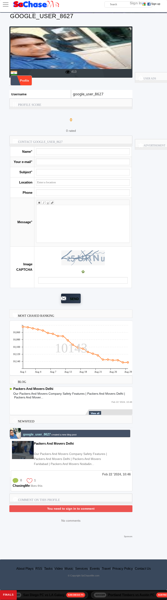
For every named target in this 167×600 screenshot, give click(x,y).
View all (95, 413)
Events (95, 568)
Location (25, 182)
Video (59, 568)
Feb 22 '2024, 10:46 (116, 474)
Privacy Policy (122, 568)
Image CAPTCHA (24, 266)
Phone (27, 192)
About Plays (24, 568)
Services (81, 568)
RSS (38, 568)
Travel (106, 568)
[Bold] (39, 202)
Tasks (48, 568)
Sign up (155, 3)
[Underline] (48, 202)
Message (24, 222)
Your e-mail (22, 162)
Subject (25, 172)
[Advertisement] (71, 545)
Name (26, 151)
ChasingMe (21, 485)
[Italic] (43, 202)
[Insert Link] (52, 202)
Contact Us (143, 568)
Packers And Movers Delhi (33, 389)
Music (69, 568)
